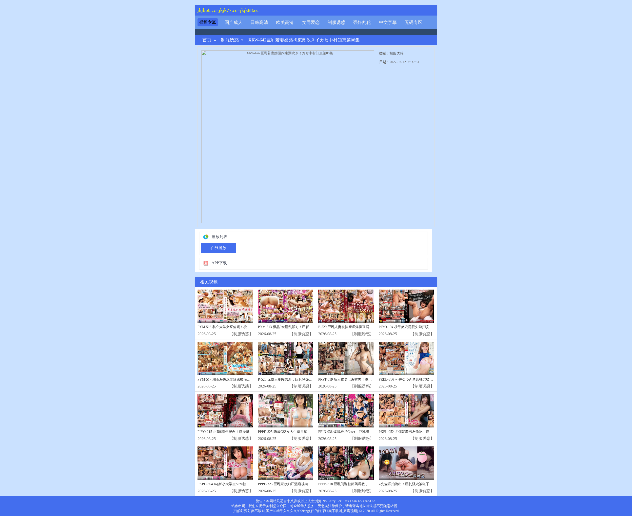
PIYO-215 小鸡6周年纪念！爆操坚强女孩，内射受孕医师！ (242, 432)
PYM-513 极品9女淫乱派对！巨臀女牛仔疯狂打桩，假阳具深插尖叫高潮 (313, 327)
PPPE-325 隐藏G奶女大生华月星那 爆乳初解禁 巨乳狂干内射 (304, 432)
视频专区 (207, 22)
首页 (206, 40)
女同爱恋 (311, 22)
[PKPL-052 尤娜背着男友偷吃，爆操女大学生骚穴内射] (406, 410)
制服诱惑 (336, 22)
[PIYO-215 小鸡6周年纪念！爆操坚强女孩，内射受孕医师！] (225, 410)
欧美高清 (285, 22)
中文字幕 (388, 22)
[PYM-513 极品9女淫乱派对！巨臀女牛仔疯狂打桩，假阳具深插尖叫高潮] (286, 306)
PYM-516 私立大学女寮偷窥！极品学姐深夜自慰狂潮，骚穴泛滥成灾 (250, 327)
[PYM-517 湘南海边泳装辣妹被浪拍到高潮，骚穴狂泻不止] (225, 358)
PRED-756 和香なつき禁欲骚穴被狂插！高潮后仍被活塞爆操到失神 (430, 379)
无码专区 (413, 22)
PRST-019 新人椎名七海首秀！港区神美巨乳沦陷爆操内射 (362, 379)
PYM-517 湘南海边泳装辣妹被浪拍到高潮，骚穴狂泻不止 (241, 379)
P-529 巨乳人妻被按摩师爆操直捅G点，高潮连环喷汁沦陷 (362, 327)
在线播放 (218, 248)
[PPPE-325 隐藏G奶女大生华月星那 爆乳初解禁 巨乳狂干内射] (286, 410)
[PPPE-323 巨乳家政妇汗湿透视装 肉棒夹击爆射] (286, 463)
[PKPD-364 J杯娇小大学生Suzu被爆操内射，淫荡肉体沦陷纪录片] (225, 463)
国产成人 (233, 22)
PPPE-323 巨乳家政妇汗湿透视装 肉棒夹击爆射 (294, 484)
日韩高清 (259, 22)
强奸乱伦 (362, 22)
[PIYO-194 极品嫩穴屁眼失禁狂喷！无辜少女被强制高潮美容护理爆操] (406, 306)
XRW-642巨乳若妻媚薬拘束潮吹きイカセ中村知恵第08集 (304, 40)
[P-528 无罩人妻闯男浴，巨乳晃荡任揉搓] (286, 358)
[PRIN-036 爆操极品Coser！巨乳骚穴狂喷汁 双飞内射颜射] (346, 410)
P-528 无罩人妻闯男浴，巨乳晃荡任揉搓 (288, 379)
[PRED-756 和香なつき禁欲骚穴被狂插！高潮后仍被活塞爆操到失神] (406, 358)
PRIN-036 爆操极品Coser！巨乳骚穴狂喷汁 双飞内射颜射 (361, 432)
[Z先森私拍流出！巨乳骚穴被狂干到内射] (406, 463)
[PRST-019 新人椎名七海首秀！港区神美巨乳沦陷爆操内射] (346, 358)
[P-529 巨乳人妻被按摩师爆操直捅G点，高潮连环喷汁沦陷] (346, 306)
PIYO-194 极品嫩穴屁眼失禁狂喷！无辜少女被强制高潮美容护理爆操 (431, 327)
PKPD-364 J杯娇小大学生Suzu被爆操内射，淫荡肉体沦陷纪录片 (246, 484)
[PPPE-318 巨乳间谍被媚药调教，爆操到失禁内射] (346, 463)
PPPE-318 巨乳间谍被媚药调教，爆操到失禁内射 (355, 484)
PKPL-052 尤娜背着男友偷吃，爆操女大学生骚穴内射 (419, 432)
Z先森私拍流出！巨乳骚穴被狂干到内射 (409, 484)
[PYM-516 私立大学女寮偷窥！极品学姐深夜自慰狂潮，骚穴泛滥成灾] (225, 306)
